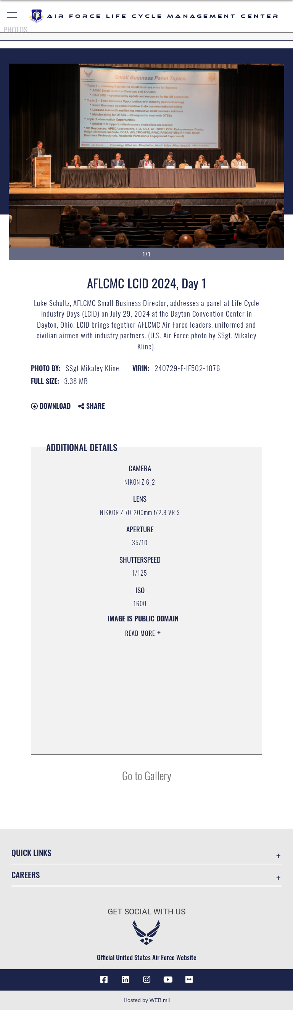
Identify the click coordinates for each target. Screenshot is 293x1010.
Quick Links (31, 852)
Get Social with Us (146, 911)
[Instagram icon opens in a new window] (146, 979)
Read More (141, 633)
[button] (12, 16)
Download (54, 406)
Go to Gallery (146, 775)
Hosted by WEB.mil (147, 1000)
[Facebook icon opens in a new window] (103, 979)
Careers (25, 874)
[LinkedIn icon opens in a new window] (125, 979)
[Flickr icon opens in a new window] (189, 979)
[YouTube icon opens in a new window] (168, 979)
